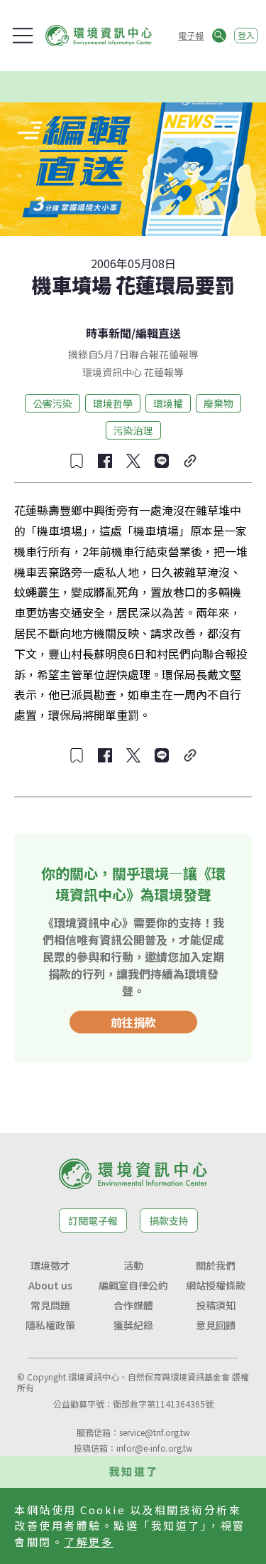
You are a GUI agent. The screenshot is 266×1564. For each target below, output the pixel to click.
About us (50, 1285)
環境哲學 (113, 403)
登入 (246, 35)
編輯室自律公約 (133, 1285)
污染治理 (133, 430)
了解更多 (88, 1541)
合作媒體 (133, 1305)
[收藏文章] (77, 461)
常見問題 (50, 1305)
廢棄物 (218, 403)
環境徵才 (50, 1265)
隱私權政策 (50, 1325)
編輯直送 (158, 332)
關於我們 (215, 1265)
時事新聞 (108, 332)
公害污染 (52, 403)
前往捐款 (133, 1022)
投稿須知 (215, 1305)
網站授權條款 (215, 1285)
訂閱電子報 (93, 1220)
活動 (133, 1265)
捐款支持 (169, 1220)
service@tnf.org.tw (154, 1432)
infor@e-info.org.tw (154, 1448)
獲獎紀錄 (133, 1325)
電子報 (191, 35)
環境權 (168, 403)
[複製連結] (190, 461)
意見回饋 (215, 1325)
